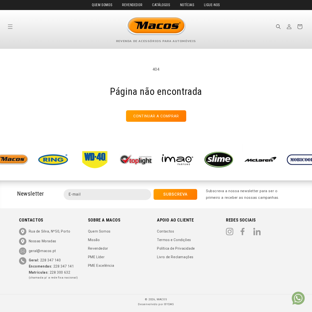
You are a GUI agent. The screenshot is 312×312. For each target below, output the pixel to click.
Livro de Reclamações (175, 257)
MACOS (162, 299)
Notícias (187, 5)
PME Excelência (101, 266)
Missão (94, 240)
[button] (10, 26)
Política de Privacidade (176, 248)
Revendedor (132, 5)
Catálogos (161, 5)
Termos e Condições (174, 240)
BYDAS (169, 304)
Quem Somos (102, 5)
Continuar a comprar (156, 116)
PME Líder (96, 257)
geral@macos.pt (42, 251)
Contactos (165, 231)
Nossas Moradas (42, 241)
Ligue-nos (212, 5)
